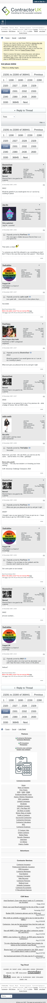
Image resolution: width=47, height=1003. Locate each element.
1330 (11, 80)
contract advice (26, 969)
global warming (39, 969)
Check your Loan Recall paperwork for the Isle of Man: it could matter (23, 908)
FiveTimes (6, 324)
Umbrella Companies (18, 29)
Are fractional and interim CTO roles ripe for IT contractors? (23, 956)
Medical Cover (23, 883)
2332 (24, 91)
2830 (33, 96)
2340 (5, 96)
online (18, 977)
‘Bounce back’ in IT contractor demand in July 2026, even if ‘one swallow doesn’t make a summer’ (23, 950)
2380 (14, 96)
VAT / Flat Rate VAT (23, 808)
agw (11, 969)
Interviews (23, 839)
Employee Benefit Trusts (23, 794)
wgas (26, 979)
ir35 (17, 972)
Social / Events (23, 33)
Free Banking (23, 874)
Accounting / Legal (6, 29)
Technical (19, 31)
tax (21, 977)
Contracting (5, 27)
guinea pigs (9, 972)
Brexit (16, 27)
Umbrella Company (23, 806)
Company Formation (23, 876)
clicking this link (36, 43)
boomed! (15, 969)
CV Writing (23, 842)
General (11, 27)
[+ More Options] (41, 198)
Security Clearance (23, 837)
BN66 (28, 792)
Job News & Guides (23, 811)
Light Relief (42, 31)
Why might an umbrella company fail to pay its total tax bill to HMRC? (23, 918)
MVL (23, 824)
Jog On (5, 205)
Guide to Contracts (23, 815)
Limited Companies (23, 801)
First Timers (23, 790)
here (12, 57)
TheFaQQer (6, 265)
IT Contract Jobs (23, 830)
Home (23, 785)
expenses (33, 969)
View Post (29, 234)
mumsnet (14, 977)
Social (36, 31)
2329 (33, 85)
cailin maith (6, 416)
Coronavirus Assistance (38, 27)
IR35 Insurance (23, 869)
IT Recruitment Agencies (23, 890)
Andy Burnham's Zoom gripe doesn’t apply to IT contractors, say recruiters (23, 901)
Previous (38, 74)
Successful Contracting (23, 817)
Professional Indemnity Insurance (23, 867)
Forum (7, 38)
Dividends (23, 804)
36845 (15, 102)
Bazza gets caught (8, 462)
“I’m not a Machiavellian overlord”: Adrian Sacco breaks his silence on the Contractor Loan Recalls (23, 944)
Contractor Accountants (23, 888)
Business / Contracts (25, 27)
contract (19, 969)
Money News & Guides (23, 813)
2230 (29, 80)
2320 (5, 85)
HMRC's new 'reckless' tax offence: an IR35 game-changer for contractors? (23, 938)
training (33, 977)
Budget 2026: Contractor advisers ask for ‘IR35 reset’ (23, 913)
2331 (14, 91)
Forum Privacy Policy (28, 50)
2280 (39, 80)
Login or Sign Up (39, 1)
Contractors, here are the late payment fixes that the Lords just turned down (23, 925)
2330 (5, 91)
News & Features (23, 787)
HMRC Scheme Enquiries (31, 29)
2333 (33, 91)
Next (25, 102)
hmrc (13, 972)
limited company (23, 972)
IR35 (18, 792)
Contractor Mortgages (23, 871)
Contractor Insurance (23, 864)
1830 (20, 80)
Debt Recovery (23, 878)
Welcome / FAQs (28, 31)
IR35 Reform (12, 31)
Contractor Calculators (23, 822)
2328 (24, 85)
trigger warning (39, 977)
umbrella (22, 979)
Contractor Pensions (23, 881)
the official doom (27, 977)
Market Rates (23, 835)
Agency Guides (23, 844)
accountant (6, 969)
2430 (24, 96)
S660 (23, 792)
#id (44, 185)
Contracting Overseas (23, 820)
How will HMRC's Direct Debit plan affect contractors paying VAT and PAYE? (23, 931)
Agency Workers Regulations (23, 797)
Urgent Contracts (23, 832)
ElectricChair (7, 165)
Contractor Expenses (23, 827)
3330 (5, 102)
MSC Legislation (23, 799)
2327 (14, 85)
